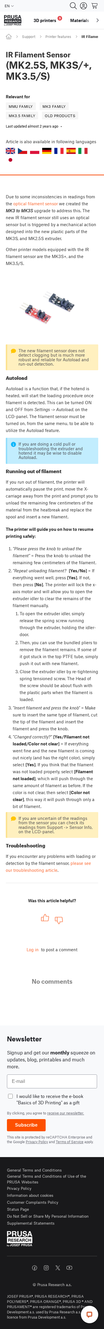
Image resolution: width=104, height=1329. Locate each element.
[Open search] (73, 6)
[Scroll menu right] (97, 20)
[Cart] (95, 6)
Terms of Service (69, 1141)
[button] (10, 151)
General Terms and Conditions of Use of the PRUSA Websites (46, 1179)
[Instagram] (46, 1267)
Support (28, 36)
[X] (57, 1267)
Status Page (18, 1209)
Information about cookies (30, 1195)
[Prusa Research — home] (12, 20)
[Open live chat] (89, 1314)
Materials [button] (79, 20)
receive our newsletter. (65, 1113)
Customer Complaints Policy (32, 1202)
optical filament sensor (35, 203)
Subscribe (26, 1125)
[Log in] (83, 6)
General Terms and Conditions (34, 1170)
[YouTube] (69, 1267)
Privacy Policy (37, 1141)
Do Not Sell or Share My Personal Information (48, 1216)
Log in (33, 949)
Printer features (58, 36)
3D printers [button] (47, 19)
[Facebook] (34, 1267)
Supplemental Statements (31, 1223)
